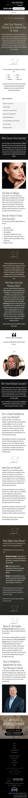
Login (14, 764)
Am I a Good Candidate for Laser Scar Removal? (11, 120)
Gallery (14, 748)
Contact (14, 760)
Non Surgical (11, 18)
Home (5, 18)
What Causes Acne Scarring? (8, 103)
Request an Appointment (18, 8)
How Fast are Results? (7, 124)
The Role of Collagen (6, 107)
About (14, 745)
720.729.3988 (17, 772)
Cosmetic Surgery (14, 750)
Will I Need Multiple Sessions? (8, 117)
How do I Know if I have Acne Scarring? (10, 110)
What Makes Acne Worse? (7, 127)
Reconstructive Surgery (14, 755)
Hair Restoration (14, 758)
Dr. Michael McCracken (8, 629)
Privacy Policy (14, 762)
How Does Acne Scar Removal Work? (9, 114)
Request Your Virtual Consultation (17, 793)
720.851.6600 (7, 8)
